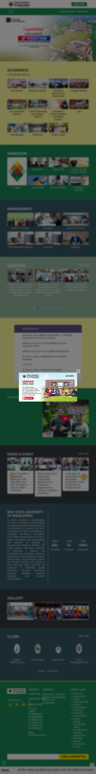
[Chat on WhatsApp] (4, 763)
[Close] (78, 371)
